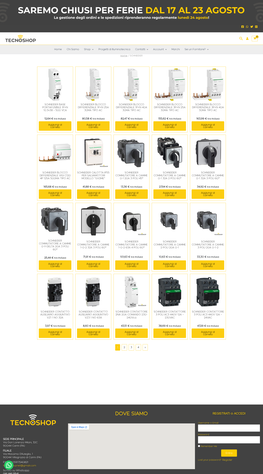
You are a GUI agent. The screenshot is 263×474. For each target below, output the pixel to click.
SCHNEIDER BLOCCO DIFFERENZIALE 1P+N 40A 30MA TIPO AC (131, 107)
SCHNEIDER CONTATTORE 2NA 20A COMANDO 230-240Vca (132, 315)
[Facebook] (242, 26)
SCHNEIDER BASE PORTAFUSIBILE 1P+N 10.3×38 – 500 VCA (55, 107)
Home (58, 49)
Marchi (176, 49)
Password (203, 435)
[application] (92, 49)
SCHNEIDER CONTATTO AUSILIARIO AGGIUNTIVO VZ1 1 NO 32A (55, 315)
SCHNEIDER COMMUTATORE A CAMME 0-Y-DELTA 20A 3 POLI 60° (55, 245)
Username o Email (208, 423)
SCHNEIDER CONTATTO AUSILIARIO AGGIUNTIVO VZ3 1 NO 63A (93, 315)
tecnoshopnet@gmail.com (19, 465)
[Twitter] (251, 26)
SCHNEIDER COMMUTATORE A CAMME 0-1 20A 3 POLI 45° (131, 175)
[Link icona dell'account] (247, 38)
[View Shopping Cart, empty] (255, 38)
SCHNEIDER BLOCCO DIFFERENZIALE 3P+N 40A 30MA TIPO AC (208, 107)
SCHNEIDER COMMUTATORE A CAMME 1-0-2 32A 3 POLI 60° (93, 244)
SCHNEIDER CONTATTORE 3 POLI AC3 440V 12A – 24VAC (208, 315)
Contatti (140, 49)
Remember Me (208, 446)
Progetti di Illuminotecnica (114, 49)
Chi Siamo (73, 49)
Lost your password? (209, 460)
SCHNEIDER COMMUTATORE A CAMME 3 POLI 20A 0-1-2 (208, 244)
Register (227, 460)
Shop (87, 49)
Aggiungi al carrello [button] (55, 126)
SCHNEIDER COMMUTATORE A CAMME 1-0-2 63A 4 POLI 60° (131, 244)
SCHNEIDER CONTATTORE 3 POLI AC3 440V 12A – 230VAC (170, 315)
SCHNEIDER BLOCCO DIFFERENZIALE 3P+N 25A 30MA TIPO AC (170, 107)
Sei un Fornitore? (195, 49)
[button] (241, 38)
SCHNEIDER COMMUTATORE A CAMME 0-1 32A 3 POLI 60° (208, 175)
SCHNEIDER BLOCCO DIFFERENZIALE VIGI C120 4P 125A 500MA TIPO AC (55, 175)
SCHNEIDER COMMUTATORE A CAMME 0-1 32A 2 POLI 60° (170, 175)
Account (158, 49)
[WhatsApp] (247, 26)
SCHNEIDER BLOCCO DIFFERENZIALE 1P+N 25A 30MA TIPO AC (93, 107)
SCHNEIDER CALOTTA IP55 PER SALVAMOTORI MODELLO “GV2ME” (93, 175)
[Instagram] (256, 26)
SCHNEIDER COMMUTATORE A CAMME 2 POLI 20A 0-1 (170, 244)
